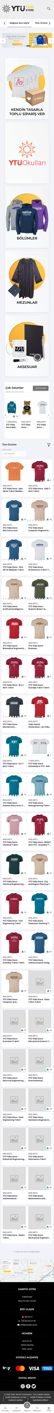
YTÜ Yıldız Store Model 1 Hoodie (11, 426)
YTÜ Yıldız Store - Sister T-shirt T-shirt (39, 1000)
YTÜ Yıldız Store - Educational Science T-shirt (38, 1040)
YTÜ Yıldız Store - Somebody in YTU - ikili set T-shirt (38, 765)
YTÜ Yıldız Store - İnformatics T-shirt (37, 1157)
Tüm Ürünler (42, 22)
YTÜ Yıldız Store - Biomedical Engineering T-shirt (14, 647)
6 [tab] (32, 520)
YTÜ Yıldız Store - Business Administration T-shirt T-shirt (39, 647)
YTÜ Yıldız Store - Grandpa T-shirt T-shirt (38, 686)
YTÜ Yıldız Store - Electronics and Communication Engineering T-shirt (12, 529)
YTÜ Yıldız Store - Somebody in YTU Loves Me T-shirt (42, 426)
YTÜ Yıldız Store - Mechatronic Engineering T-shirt (12, 725)
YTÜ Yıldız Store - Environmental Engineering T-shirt (37, 1079)
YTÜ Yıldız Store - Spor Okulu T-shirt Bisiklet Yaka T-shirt (13, 489)
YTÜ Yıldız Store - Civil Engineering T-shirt (13, 922)
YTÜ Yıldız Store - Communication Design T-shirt (39, 961)
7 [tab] (35, 520)
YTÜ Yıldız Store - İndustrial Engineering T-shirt (13, 1157)
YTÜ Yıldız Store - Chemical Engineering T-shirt (14, 882)
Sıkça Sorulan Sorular (27, 1300)
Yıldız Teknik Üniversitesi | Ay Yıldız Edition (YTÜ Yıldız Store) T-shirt (39, 725)
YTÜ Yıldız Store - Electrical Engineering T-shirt (14, 1079)
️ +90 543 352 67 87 (28, 1321)
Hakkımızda (27, 1296)
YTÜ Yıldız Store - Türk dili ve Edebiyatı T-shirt (13, 568)
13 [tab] (45, 599)
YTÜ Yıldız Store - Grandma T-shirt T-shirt (13, 961)
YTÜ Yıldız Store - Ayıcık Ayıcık (27, 426)
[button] (15, 416)
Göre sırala (6, 449)
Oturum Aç (27, 1341)
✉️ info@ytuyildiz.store (27, 1324)
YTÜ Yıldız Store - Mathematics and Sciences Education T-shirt (38, 1197)
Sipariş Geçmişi (27, 1345)
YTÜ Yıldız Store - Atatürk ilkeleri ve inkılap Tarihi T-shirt (37, 607)
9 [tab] (39, 520)
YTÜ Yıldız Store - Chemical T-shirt (10, 843)
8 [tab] (37, 520)
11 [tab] (45, 520)
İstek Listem (27, 1349)
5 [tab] (30, 520)
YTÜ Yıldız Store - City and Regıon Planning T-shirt (39, 882)
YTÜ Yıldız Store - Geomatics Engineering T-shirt (39, 1118)
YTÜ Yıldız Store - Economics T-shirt (11, 1040)
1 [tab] (21, 46)
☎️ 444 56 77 (27, 1316)
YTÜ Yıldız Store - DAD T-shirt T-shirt (39, 489)
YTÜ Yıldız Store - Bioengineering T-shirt (39, 804)
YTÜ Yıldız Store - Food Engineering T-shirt (13, 1118)
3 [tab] (28, 46)
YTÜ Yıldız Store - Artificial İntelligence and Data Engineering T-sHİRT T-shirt (14, 607)
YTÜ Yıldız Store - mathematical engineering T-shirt (12, 1197)
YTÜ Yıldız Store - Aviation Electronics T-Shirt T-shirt (13, 804)
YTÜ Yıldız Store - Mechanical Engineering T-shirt (39, 1236)
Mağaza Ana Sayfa (19, 22)
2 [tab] (24, 46)
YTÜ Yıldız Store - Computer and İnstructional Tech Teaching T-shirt (11, 1000)
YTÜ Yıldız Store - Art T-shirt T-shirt (13, 765)
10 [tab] (42, 520)
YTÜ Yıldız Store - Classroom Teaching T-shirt (38, 922)
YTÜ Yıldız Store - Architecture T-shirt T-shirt (38, 568)
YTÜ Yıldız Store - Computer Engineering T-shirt (39, 529)
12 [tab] (42, 599)
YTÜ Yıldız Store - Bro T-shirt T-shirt (13, 686)
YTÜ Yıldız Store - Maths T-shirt (14, 1236)
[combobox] (14, 454)
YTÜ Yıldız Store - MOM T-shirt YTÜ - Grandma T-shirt (39, 843)
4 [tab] (32, 46)
